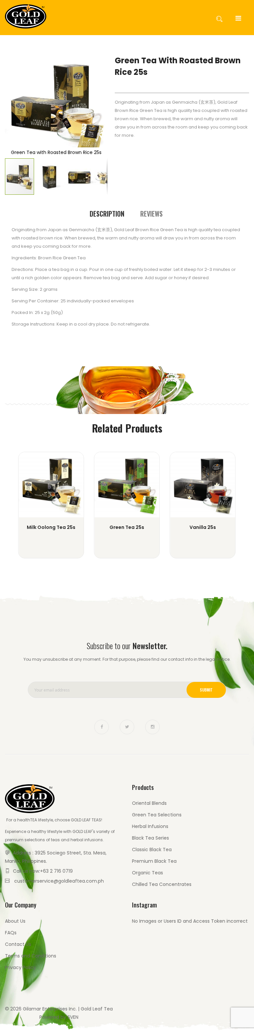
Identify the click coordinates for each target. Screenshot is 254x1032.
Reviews (151, 214)
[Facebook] (101, 727)
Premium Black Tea (154, 861)
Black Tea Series (150, 838)
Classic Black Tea (152, 849)
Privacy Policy (20, 967)
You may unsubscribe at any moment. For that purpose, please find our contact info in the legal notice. (127, 659)
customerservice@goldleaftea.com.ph (59, 881)
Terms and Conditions (30, 956)
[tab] (107, 214)
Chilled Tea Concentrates (161, 884)
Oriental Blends (149, 803)
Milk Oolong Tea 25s (51, 527)
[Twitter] (127, 727)
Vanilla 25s (203, 527)
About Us (15, 921)
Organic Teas (147, 872)
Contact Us (18, 944)
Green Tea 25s (126, 527)
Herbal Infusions (150, 826)
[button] (49, 176)
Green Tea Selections (157, 814)
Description (107, 214)
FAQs (11, 932)
